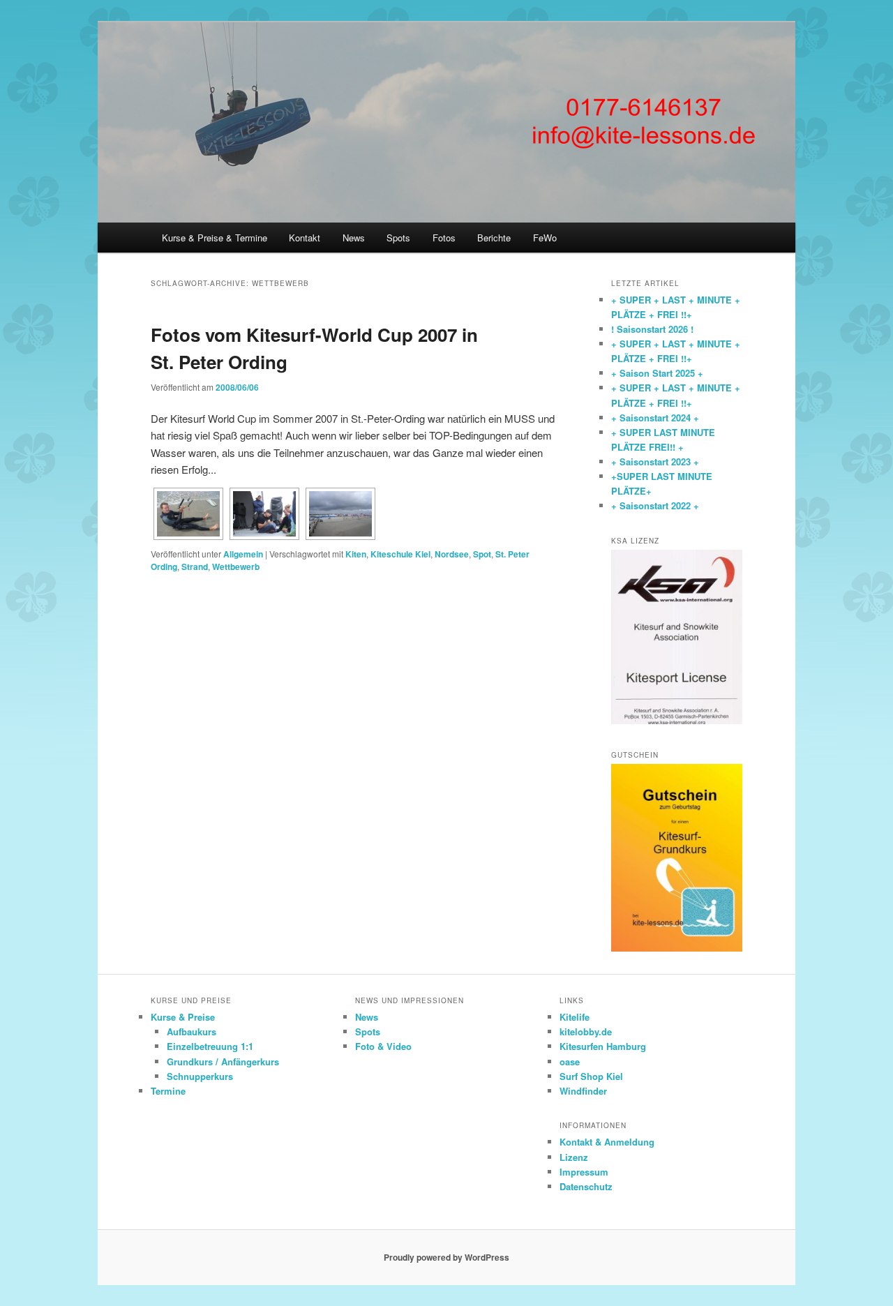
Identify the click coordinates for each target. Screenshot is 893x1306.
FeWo (545, 237)
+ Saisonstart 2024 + (655, 417)
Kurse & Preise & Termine (214, 237)
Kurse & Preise (183, 1016)
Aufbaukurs (191, 1031)
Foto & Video (383, 1046)
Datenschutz (586, 1186)
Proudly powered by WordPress (446, 1257)
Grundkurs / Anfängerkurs (223, 1061)
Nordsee (452, 554)
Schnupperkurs (200, 1076)
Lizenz (574, 1157)
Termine (168, 1090)
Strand (194, 566)
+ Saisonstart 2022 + (655, 505)
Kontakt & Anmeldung (607, 1141)
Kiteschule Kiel (400, 554)
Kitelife (575, 1016)
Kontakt (304, 237)
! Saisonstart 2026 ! (652, 329)
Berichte (494, 237)
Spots (398, 237)
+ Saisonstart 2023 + (655, 461)
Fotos (444, 237)
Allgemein (243, 554)
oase (570, 1061)
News (354, 237)
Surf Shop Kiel (591, 1076)
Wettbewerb (236, 566)
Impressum (584, 1171)
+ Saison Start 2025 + (657, 373)
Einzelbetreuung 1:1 (210, 1046)
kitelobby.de (586, 1031)
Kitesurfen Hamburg (603, 1046)
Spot (482, 554)
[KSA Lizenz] (676, 720)
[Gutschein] (676, 948)
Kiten (355, 554)
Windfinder (583, 1090)
